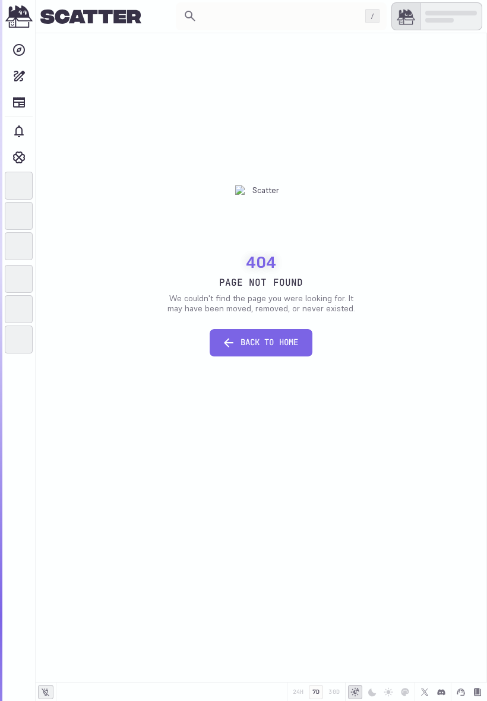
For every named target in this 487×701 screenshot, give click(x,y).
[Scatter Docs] (477, 692)
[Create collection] (18, 76)
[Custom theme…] (405, 692)
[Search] (18, 50)
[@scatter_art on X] (425, 692)
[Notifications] (18, 131)
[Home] (19, 16)
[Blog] (18, 102)
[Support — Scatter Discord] (461, 692)
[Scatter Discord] (441, 692)
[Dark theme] (372, 692)
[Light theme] (388, 692)
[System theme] (355, 692)
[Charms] (18, 157)
